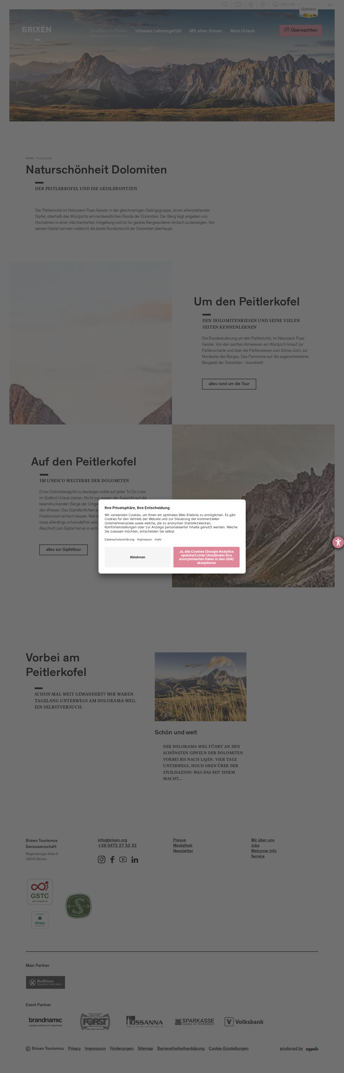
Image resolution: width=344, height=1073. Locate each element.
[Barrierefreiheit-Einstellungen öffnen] (338, 542)
